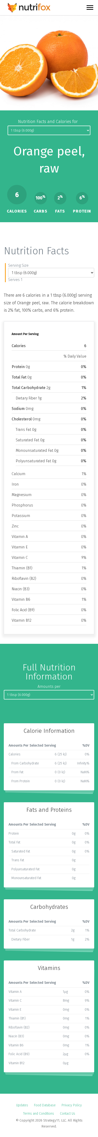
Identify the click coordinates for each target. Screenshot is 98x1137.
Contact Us (67, 1114)
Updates (22, 1105)
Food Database (45, 1105)
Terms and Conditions (38, 1114)
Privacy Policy (72, 1105)
